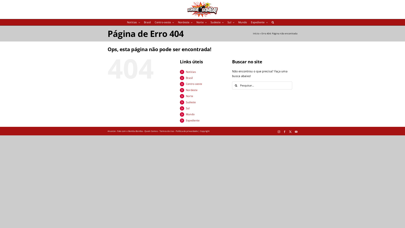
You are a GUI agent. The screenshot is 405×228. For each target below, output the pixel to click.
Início (256, 33)
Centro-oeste (194, 84)
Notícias (191, 72)
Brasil (189, 78)
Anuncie (111, 131)
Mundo (190, 114)
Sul (188, 108)
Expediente (193, 120)
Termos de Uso (166, 131)
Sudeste (191, 102)
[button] (273, 22)
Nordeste (191, 90)
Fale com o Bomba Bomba (130, 131)
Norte (189, 96)
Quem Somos (151, 131)
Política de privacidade (187, 131)
